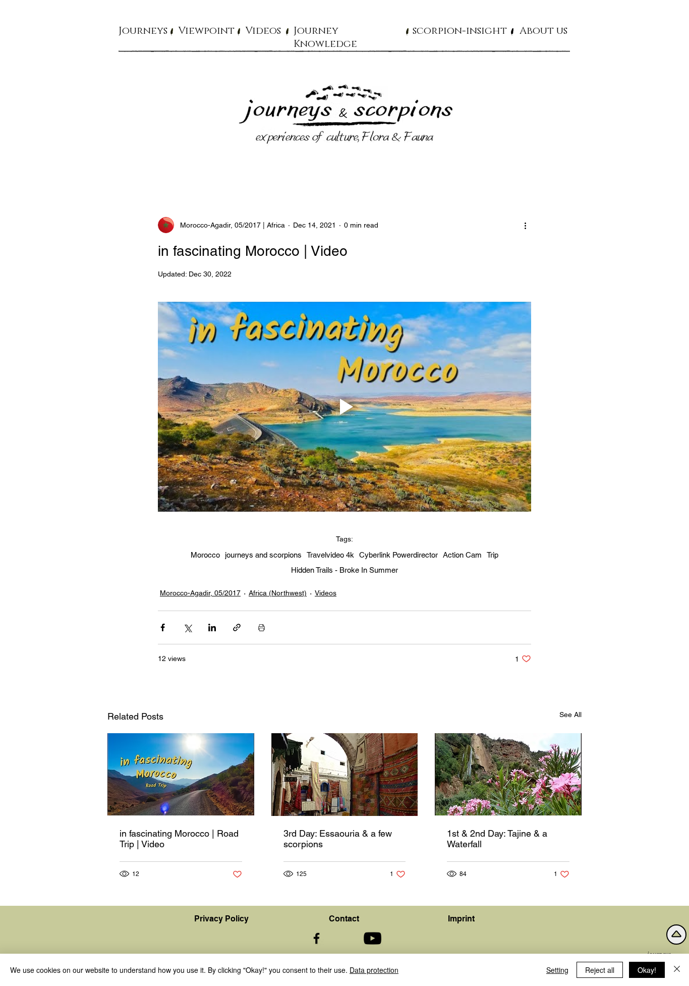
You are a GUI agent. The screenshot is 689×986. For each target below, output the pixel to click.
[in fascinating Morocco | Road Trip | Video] (180, 774)
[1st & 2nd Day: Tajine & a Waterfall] (508, 774)
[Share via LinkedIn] (212, 627)
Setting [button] (557, 970)
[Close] (677, 970)
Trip (492, 555)
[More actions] (525, 225)
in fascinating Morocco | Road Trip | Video (179, 838)
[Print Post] (261, 627)
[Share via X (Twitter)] (187, 627)
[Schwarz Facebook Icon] (316, 938)
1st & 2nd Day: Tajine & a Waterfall (497, 838)
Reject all (599, 970)
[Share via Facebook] (162, 627)
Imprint (461, 918)
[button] (143, 30)
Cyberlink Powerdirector (398, 555)
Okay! (647, 970)
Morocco (205, 555)
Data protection (374, 970)
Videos (325, 593)
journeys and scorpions (263, 555)
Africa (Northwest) (278, 593)
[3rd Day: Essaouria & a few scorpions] (344, 774)
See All (570, 714)
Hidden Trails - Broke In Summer (344, 570)
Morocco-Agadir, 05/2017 (200, 593)
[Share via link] (237, 627)
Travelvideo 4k (330, 555)
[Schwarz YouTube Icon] (372, 938)
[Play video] (344, 407)
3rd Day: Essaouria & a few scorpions (337, 838)
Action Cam (462, 555)
